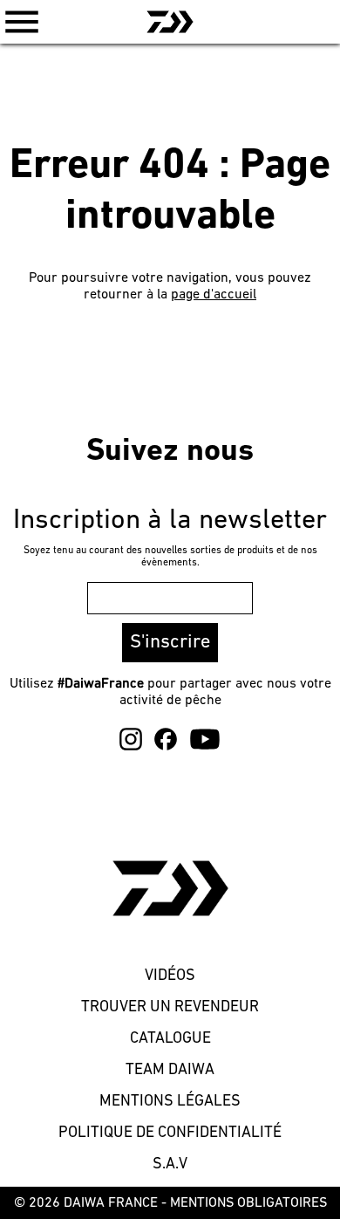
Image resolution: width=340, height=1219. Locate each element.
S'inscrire (170, 643)
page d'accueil (213, 295)
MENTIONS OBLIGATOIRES (248, 1203)
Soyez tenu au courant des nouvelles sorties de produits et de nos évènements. (170, 556)
